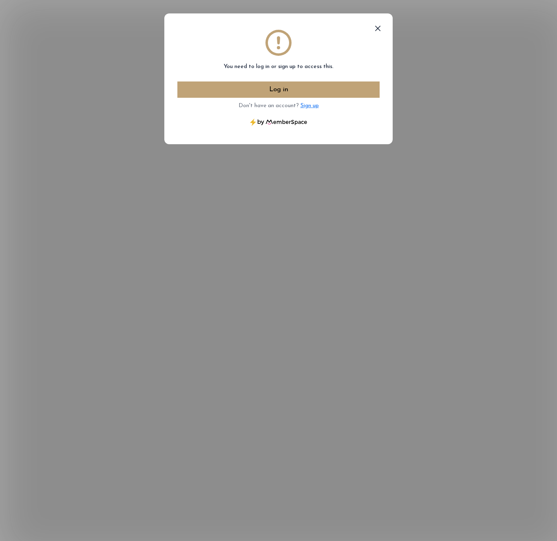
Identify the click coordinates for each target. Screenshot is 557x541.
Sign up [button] (310, 106)
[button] (378, 28)
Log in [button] (278, 89)
